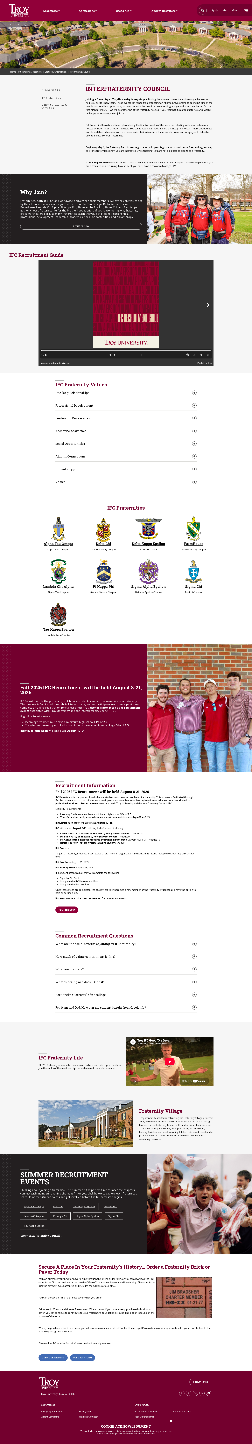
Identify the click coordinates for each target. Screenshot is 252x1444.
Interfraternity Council (80, 71)
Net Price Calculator (88, 1416)
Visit (225, 10)
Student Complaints (50, 1416)
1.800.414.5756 (200, 1382)
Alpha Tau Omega (58, 543)
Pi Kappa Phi (103, 586)
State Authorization (182, 1411)
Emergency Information (52, 1411)
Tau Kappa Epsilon (58, 629)
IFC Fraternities (51, 98)
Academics (50, 10)
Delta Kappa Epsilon (148, 543)
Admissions (87, 10)
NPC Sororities (50, 89)
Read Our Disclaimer (144, 1416)
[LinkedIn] (202, 1393)
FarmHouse (193, 543)
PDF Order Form (82, 1357)
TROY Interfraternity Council (40, 1235)
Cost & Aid (123, 10)
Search (19, 10)
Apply (215, 10)
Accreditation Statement (146, 1411)
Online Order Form (53, 1357)
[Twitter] (188, 1393)
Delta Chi (103, 543)
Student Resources (163, 10)
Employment (85, 1411)
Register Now (81, 226)
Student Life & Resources (30, 71)
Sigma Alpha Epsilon (148, 586)
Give (234, 10)
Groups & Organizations (56, 71)
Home (13, 71)
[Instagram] (195, 1393)
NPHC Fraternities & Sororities (54, 107)
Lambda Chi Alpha (58, 586)
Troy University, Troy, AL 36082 (58, 1394)
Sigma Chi (193, 586)
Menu (246, 10)
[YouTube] (208, 1393)
